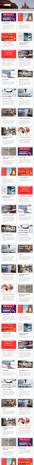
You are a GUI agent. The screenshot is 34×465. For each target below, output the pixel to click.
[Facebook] (32, 10)
